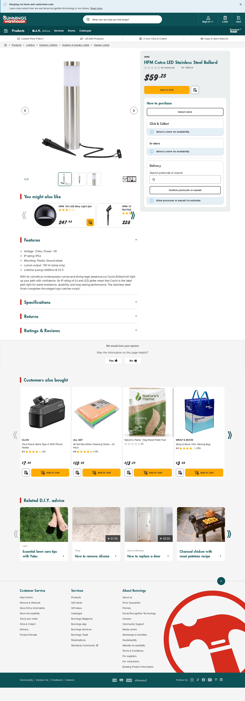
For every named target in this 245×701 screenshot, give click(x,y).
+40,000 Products (94, 38)
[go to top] (221, 581)
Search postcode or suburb (166, 172)
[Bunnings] (14, 22)
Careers (70, 679)
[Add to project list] (195, 90)
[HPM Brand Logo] (129, 179)
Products (16, 45)
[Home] (5, 45)
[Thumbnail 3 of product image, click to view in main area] (94, 179)
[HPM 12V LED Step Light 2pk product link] (45, 215)
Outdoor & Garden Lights (75, 45)
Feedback (56, 679)
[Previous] (24, 215)
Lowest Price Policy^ (32, 38)
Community (26, 679)
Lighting (30, 45)
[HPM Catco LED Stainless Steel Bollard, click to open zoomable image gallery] (79, 110)
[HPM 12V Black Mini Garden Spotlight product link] (109, 215)
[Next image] (134, 110)
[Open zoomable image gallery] (134, 165)
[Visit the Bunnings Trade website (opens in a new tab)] (235, 30)
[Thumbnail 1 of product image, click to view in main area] (65, 179)
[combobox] (122, 19)
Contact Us (42, 679)
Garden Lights (101, 45)
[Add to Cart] (90, 222)
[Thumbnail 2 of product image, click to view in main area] (79, 179)
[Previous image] (25, 110)
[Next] (133, 215)
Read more (96, 8)
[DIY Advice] (41, 30)
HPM (147, 56)
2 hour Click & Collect (155, 38)
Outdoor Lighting (48, 45)
